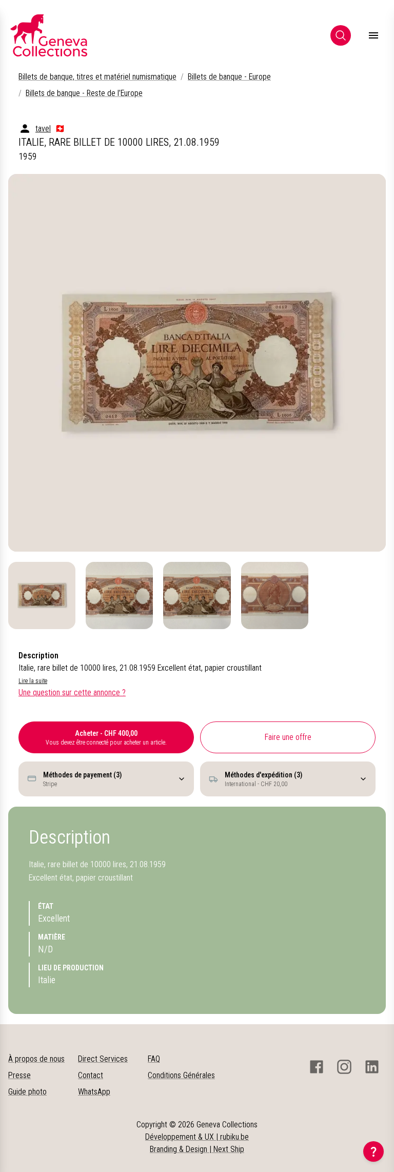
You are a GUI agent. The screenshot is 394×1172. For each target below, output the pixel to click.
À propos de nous (36, 1059)
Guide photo (27, 1092)
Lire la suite (32, 681)
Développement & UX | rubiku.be (197, 1137)
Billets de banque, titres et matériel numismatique (97, 77)
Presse (19, 1075)
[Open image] (197, 363)
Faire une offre (288, 737)
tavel (43, 128)
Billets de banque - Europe (229, 77)
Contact (90, 1075)
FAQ (154, 1059)
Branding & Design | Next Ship (197, 1149)
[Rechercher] (340, 35)
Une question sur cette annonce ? (72, 692)
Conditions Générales (181, 1075)
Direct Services (103, 1059)
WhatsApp (94, 1092)
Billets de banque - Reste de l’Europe (84, 93)
